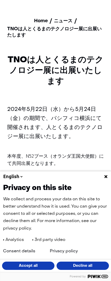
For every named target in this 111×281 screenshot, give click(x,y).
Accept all (28, 266)
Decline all (82, 266)
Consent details (19, 251)
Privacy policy (64, 251)
